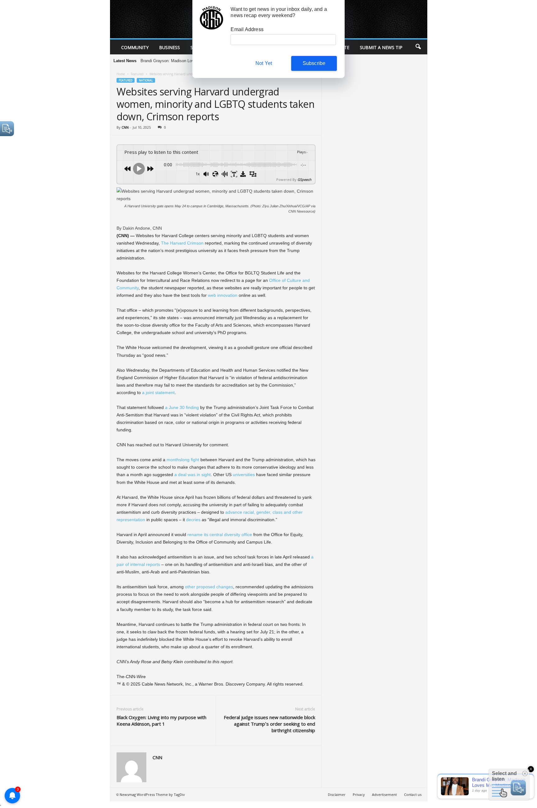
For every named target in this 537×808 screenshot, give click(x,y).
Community (135, 47)
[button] (418, 47)
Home (121, 74)
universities (244, 474)
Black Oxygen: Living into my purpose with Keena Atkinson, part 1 (161, 720)
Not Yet (263, 63)
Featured (137, 74)
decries (193, 519)
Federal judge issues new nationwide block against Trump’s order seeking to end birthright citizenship (269, 723)
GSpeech (304, 179)
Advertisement (384, 794)
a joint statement (158, 392)
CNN (125, 127)
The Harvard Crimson (182, 243)
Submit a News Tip (381, 47)
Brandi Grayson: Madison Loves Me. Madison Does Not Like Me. (182, 60)
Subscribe (314, 63)
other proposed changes (209, 586)
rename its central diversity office (219, 534)
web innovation (222, 295)
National (146, 80)
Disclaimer (337, 794)
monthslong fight (183, 459)
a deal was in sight (192, 474)
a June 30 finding (182, 407)
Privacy (359, 794)
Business (169, 47)
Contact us (412, 794)
